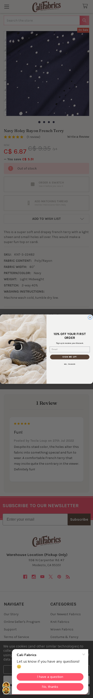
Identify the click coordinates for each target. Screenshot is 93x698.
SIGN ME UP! (69, 357)
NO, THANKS (70, 364)
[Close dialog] (90, 317)
